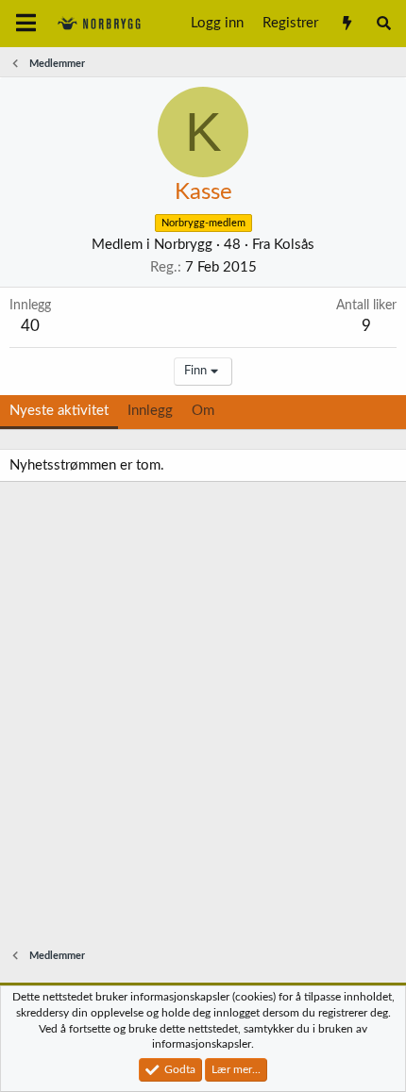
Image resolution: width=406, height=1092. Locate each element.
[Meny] (26, 23)
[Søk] (383, 23)
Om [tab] (203, 411)
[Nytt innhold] (346, 23)
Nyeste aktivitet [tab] (59, 411)
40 (30, 326)
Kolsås (294, 245)
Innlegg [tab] (150, 411)
